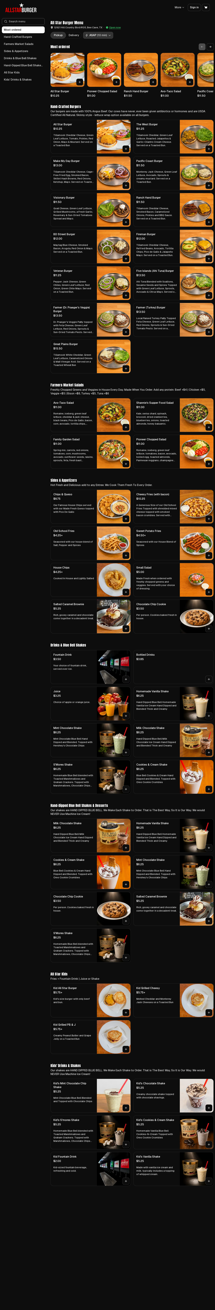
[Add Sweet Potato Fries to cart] (209, 555)
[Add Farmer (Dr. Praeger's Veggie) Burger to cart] (126, 332)
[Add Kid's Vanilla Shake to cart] (209, 1181)
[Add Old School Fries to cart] (126, 555)
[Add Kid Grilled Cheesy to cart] (209, 1012)
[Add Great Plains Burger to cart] (126, 368)
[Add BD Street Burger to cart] (126, 258)
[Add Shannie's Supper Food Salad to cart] (209, 427)
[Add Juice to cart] (126, 716)
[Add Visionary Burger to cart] (126, 222)
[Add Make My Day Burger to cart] (126, 185)
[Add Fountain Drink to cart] (126, 679)
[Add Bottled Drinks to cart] (209, 679)
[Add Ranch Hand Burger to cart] (153, 82)
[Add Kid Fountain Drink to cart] (126, 1181)
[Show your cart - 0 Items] (206, 7)
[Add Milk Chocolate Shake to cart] (209, 752)
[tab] (58, 35)
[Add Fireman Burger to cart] (209, 258)
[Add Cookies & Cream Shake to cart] (209, 789)
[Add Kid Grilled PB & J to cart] (126, 1049)
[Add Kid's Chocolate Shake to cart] (209, 1108)
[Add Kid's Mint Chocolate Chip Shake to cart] (126, 1108)
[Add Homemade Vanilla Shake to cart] (209, 716)
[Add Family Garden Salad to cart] (126, 464)
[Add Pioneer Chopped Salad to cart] (116, 82)
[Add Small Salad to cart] (209, 592)
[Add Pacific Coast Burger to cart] (209, 185)
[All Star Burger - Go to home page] (20, 7)
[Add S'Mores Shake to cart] (126, 789)
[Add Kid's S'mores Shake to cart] (126, 1144)
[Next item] (210, 46)
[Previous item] (202, 46)
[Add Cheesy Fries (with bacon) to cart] (209, 519)
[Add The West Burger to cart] (209, 149)
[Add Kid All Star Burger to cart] (126, 1012)
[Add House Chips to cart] (126, 592)
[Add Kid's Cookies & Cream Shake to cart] (209, 1144)
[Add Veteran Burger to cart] (126, 295)
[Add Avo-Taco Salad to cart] (190, 82)
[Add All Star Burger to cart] (79, 82)
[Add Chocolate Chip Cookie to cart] (209, 628)
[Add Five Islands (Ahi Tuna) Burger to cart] (209, 295)
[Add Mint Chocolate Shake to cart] (126, 752)
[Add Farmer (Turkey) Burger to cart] (209, 332)
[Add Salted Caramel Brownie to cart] (126, 628)
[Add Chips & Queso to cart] (126, 519)
